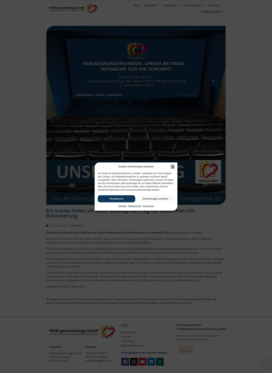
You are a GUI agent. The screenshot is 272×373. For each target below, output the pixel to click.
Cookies (122, 205)
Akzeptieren (116, 198)
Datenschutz (134, 205)
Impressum (148, 205)
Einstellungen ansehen (155, 198)
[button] (172, 166)
